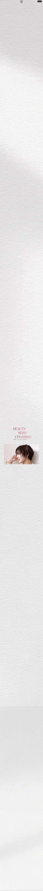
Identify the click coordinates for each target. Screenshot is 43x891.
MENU (39, 1)
